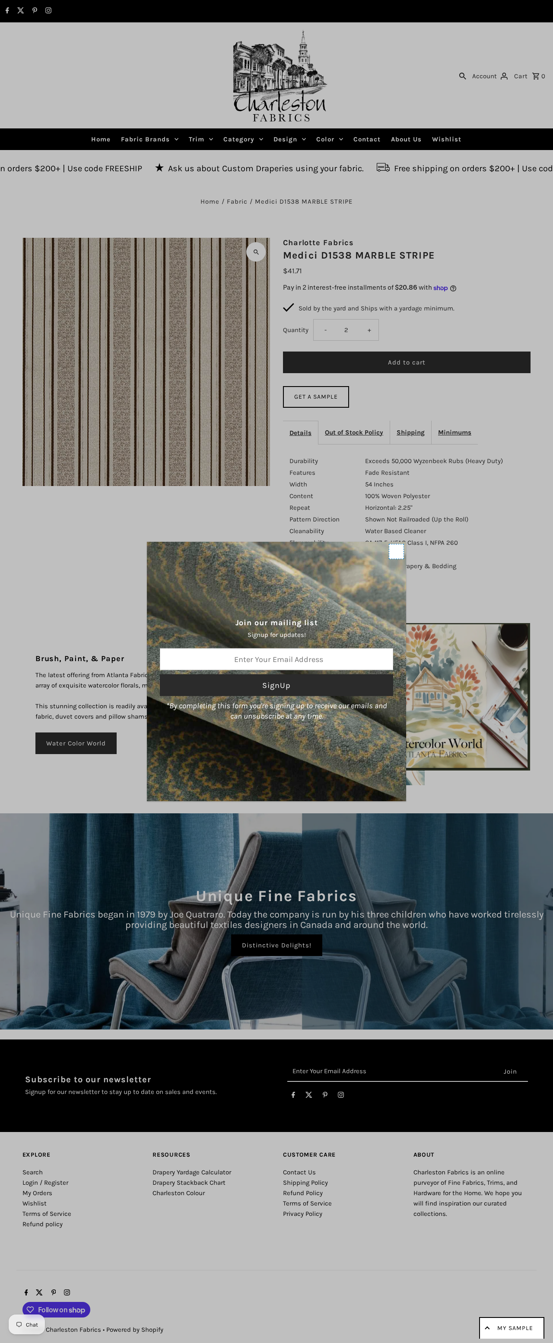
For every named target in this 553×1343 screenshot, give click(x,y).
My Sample (515, 1328)
